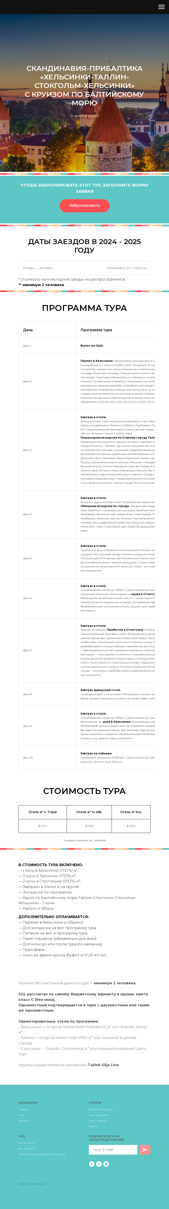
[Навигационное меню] (161, 7)
